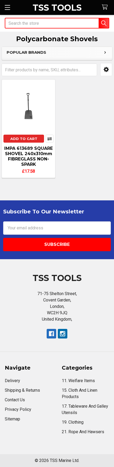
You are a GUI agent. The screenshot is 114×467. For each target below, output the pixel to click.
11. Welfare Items (78, 380)
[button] (106, 69)
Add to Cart (23, 139)
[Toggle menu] (7, 7)
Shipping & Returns (22, 390)
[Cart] (106, 7)
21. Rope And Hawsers (83, 431)
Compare (50, 139)
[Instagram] (62, 333)
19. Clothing (73, 422)
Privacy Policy (18, 409)
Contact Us (15, 399)
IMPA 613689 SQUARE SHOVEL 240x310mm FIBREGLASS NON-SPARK (28, 156)
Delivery (12, 380)
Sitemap (12, 418)
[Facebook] (51, 333)
